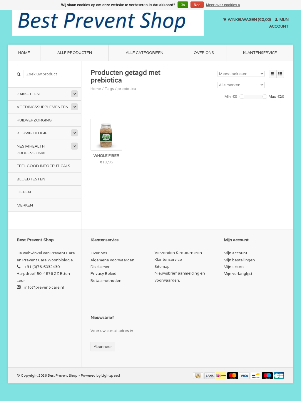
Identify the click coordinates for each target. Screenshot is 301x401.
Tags (109, 88)
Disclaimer (100, 266)
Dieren (24, 191)
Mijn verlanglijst (238, 273)
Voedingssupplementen (42, 106)
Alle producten (74, 52)
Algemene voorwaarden (112, 260)
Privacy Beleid (103, 273)
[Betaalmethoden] (198, 375)
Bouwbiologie (32, 133)
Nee (197, 5)
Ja (183, 5)
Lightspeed (110, 375)
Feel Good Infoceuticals (43, 165)
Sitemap (162, 266)
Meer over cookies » (223, 5)
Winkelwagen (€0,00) (249, 19)
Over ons (204, 52)
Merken (25, 205)
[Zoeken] (18, 74)
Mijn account (235, 253)
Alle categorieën (144, 52)
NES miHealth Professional (31, 149)
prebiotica (127, 88)
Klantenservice (260, 52)
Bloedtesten (31, 179)
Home (24, 52)
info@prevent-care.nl (44, 287)
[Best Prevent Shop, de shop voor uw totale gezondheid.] (108, 23)
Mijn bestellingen (239, 260)
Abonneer (103, 346)
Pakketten (28, 94)
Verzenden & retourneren (178, 252)
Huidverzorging (34, 120)
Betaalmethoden (106, 280)
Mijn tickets (234, 266)
